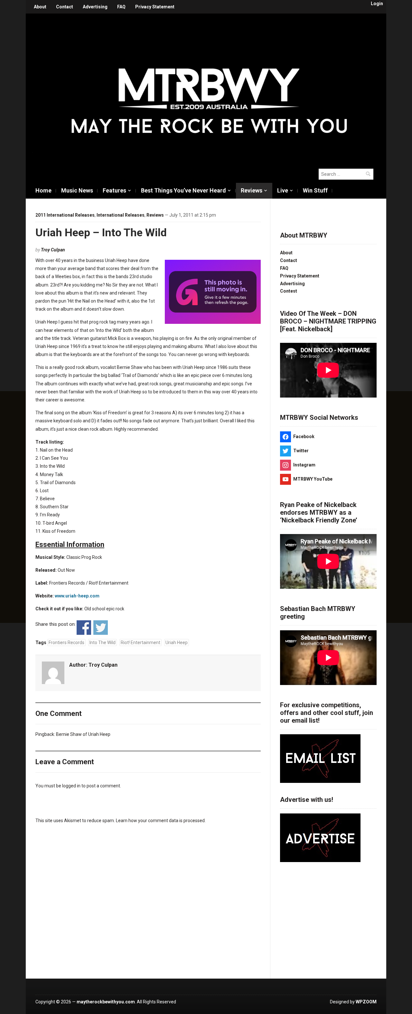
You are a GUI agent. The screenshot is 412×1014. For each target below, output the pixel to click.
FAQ (121, 6)
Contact (64, 6)
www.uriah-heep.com (77, 595)
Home (43, 190)
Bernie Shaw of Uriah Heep (83, 734)
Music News (77, 190)
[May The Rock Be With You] (209, 87)
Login (377, 3)
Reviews (251, 190)
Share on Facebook (84, 627)
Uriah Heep (176, 642)
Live (282, 190)
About (40, 6)
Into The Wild (102, 642)
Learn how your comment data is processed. (161, 820)
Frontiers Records (66, 642)
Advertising (95, 6)
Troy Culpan (53, 249)
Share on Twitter (100, 627)
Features (114, 190)
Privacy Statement (154, 6)
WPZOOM (366, 1001)
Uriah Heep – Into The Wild (101, 232)
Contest (288, 291)
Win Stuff (315, 190)
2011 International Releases (65, 215)
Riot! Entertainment (140, 642)
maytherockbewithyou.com (106, 1001)
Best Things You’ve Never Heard (183, 190)
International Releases (121, 215)
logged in (71, 785)
